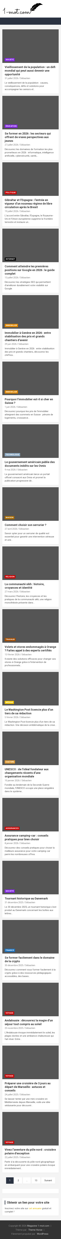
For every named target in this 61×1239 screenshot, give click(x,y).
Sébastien (25, 78)
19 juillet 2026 (11, 211)
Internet (10, 259)
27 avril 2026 (11, 529)
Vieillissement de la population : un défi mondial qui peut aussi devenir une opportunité (30, 70)
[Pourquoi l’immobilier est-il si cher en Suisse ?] (30, 378)
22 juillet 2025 (11, 1157)
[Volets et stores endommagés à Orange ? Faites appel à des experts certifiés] (30, 626)
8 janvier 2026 (11, 843)
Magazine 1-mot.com (38, 1225)
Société (10, 60)
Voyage (9, 1013)
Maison (9, 517)
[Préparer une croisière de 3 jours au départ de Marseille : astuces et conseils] (30, 1062)
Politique (11, 193)
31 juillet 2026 (11, 78)
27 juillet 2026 (11, 145)
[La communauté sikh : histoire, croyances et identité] (30, 563)
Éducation (11, 126)
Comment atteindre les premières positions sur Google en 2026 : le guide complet (30, 270)
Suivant (48, 1180)
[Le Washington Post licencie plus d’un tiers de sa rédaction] (30, 689)
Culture (10, 762)
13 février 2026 (12, 654)
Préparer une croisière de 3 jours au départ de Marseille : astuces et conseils (28, 1087)
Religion (10, 577)
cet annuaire (35, 1208)
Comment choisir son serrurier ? (25, 525)
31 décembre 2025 (14, 902)
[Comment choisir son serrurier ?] (30, 504)
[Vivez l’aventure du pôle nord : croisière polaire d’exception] (30, 1129)
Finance (10, 950)
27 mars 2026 (11, 591)
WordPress (42, 1233)
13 (36, 1180)
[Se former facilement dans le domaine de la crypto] (30, 937)
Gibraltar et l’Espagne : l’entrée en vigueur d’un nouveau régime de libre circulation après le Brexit (28, 203)
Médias (9, 702)
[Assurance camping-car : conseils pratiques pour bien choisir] (30, 815)
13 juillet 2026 (11, 277)
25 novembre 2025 (14, 1028)
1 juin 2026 (10, 407)
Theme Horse (35, 1229)
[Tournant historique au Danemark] (30, 877)
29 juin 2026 (11, 344)
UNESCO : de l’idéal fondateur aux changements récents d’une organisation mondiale (26, 773)
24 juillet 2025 (11, 1094)
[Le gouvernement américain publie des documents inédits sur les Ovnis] (30, 441)
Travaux (10, 639)
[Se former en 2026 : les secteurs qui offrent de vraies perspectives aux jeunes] (30, 112)
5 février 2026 (11, 717)
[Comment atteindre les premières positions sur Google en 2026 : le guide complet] (30, 245)
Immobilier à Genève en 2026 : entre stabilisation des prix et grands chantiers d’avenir (28, 336)
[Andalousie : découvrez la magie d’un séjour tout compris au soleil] (30, 999)
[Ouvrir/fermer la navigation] (6, 21)
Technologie (12, 455)
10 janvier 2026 (12, 780)
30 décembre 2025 (14, 965)
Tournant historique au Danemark (26, 898)
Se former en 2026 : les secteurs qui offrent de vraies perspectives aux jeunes (28, 137)
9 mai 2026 (10, 469)
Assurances (12, 828)
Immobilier (11, 325)
